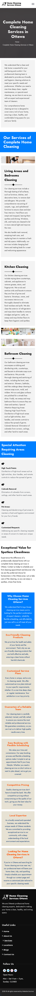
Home (17, 42)
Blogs (6, 950)
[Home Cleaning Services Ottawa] (12, 4)
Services (8, 940)
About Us (8, 936)
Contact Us (9, 954)
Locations (8, 945)
